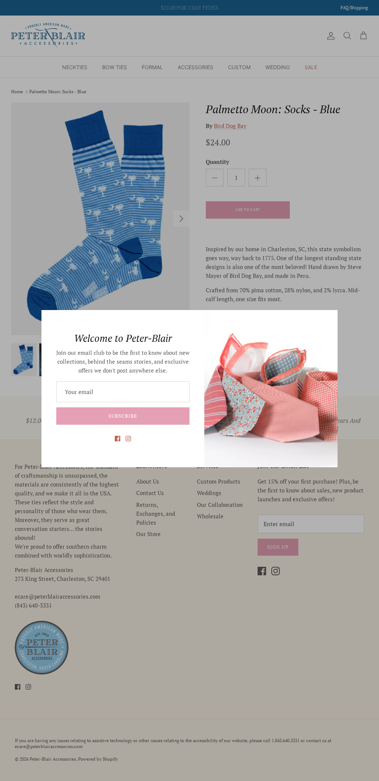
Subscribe (122, 416)
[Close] (328, 319)
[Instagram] (128, 438)
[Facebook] (117, 438)
